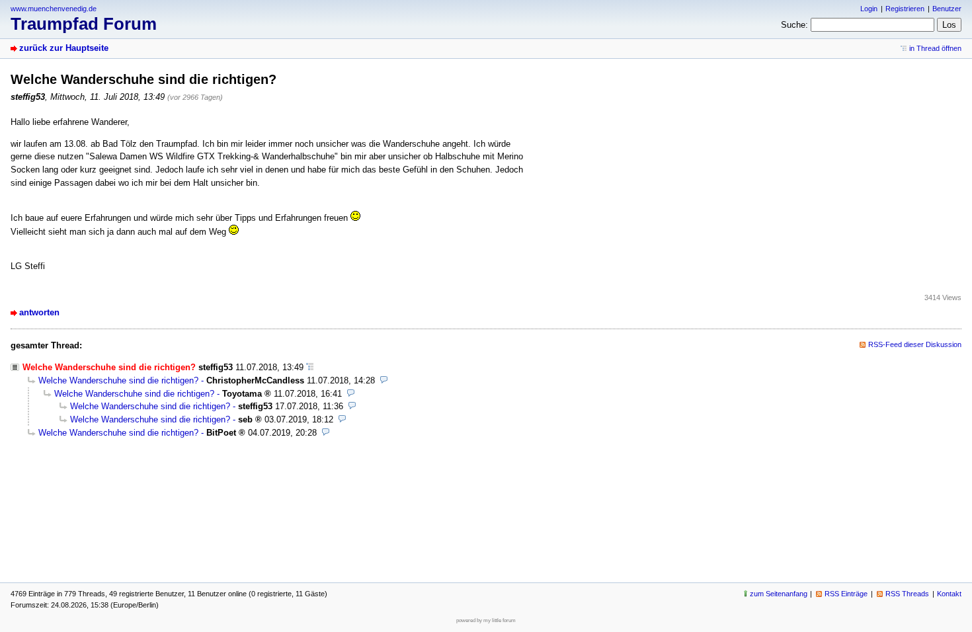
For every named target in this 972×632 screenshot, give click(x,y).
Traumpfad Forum (84, 24)
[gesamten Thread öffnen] (309, 367)
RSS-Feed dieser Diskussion (914, 344)
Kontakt (949, 594)
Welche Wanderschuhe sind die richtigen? (118, 380)
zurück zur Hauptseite (63, 48)
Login (868, 9)
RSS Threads (907, 594)
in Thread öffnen (935, 48)
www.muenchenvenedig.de (54, 9)
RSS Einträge (846, 594)
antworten (39, 312)
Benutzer (946, 9)
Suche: (794, 25)
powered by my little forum (486, 620)
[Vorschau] (383, 380)
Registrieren (904, 9)
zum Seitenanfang (778, 594)
